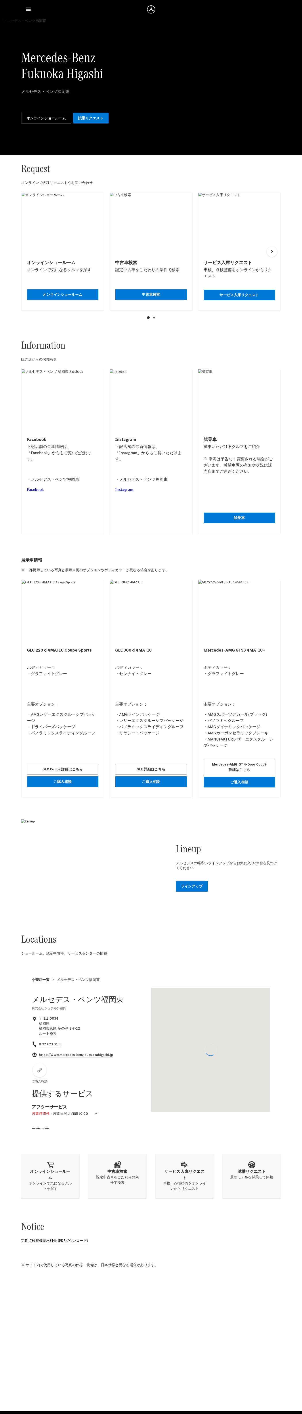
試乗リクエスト (90, 118)
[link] (48, 1033)
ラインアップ (192, 886)
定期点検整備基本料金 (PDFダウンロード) (54, 1240)
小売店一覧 (41, 979)
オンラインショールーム (46, 118)
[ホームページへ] (151, 9)
